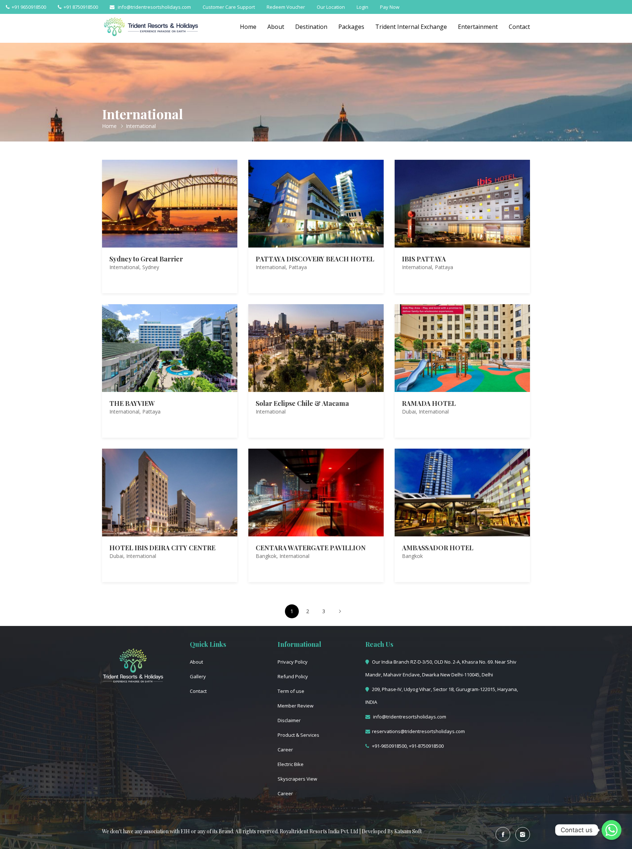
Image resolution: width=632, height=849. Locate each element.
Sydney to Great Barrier (146, 258)
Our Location (331, 7)
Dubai (409, 411)
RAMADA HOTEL (429, 403)
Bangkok (266, 555)
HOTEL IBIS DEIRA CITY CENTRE (162, 547)
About (275, 27)
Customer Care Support (229, 7)
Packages (351, 27)
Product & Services (298, 735)
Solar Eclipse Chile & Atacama (302, 403)
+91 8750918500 (79, 7)
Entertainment (478, 27)
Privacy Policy (293, 662)
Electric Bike (291, 764)
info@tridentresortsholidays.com (152, 7)
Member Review (295, 705)
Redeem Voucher (286, 7)
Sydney (150, 267)
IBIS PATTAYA (424, 258)
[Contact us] (611, 830)
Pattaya (298, 267)
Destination (311, 27)
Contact (519, 27)
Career (285, 749)
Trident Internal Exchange (411, 27)
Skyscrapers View (297, 779)
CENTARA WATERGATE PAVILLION (311, 547)
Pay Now (389, 7)
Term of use (291, 691)
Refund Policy (293, 676)
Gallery (198, 676)
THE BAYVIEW (132, 403)
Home (248, 27)
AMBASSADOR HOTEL (437, 547)
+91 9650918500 (28, 7)
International (124, 267)
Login (362, 7)
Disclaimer (289, 720)
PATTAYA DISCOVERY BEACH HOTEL (315, 258)
